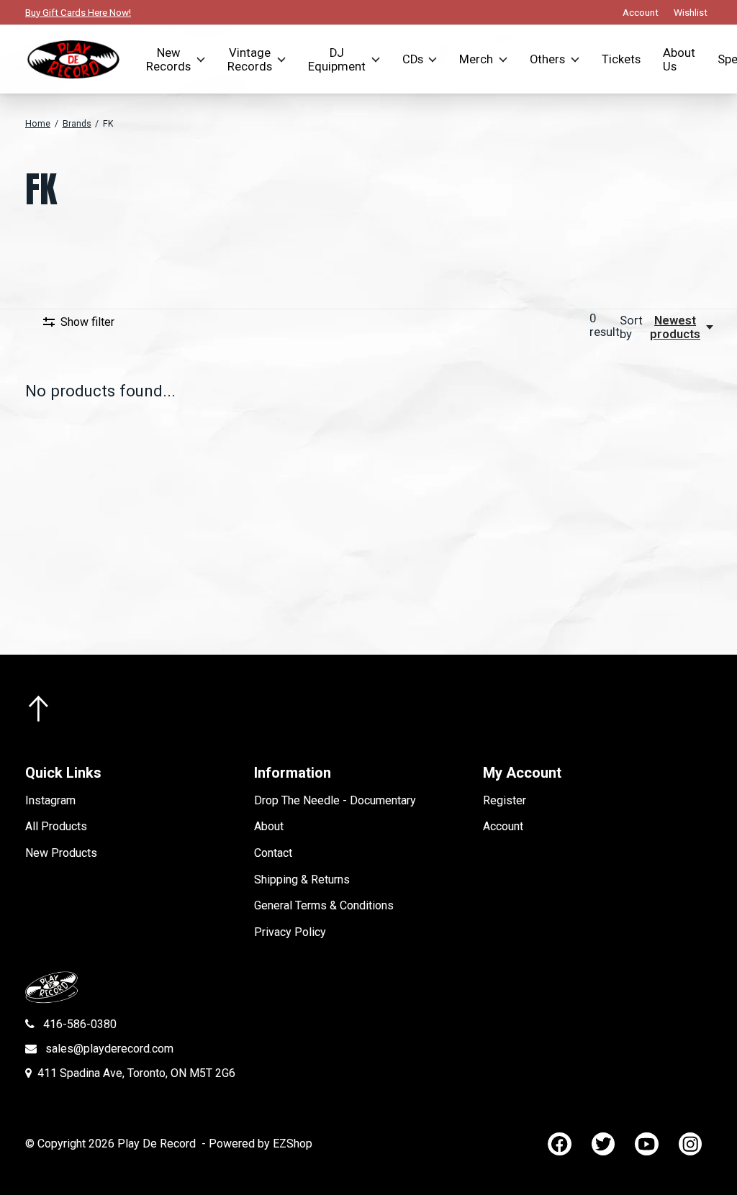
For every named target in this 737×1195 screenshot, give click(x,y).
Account (503, 826)
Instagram (50, 800)
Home (37, 124)
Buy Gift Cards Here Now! (78, 12)
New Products (61, 853)
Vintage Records (249, 59)
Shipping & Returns (302, 879)
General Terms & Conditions (324, 905)
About (269, 826)
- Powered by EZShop (257, 1143)
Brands (77, 124)
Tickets (621, 59)
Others (547, 59)
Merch (476, 59)
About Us (679, 59)
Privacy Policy (290, 932)
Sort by (631, 327)
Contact (273, 853)
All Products (56, 826)
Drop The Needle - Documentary (335, 800)
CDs (412, 59)
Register (504, 800)
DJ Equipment (337, 59)
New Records (168, 59)
